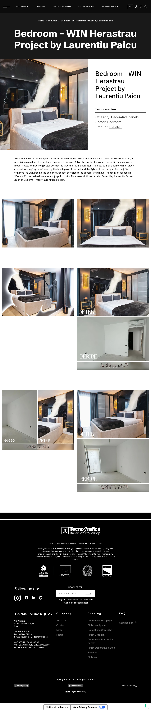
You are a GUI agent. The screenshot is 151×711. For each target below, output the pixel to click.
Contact (60, 625)
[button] (27, 6)
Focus (59, 634)
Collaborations (86, 6)
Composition (126, 622)
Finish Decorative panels (101, 647)
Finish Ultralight (96, 634)
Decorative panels (62, 6)
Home (41, 20)
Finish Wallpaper (97, 625)
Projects (52, 20)
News (59, 630)
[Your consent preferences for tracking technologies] (146, 706)
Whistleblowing (129, 685)
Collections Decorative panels (101, 641)
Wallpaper (21, 6)
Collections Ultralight (100, 630)
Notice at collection (57, 707)
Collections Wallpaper (100, 620)
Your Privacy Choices (85, 707)
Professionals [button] (109, 6)
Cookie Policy (76, 686)
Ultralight (41, 6)
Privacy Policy (22, 686)
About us (61, 620)
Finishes (92, 657)
